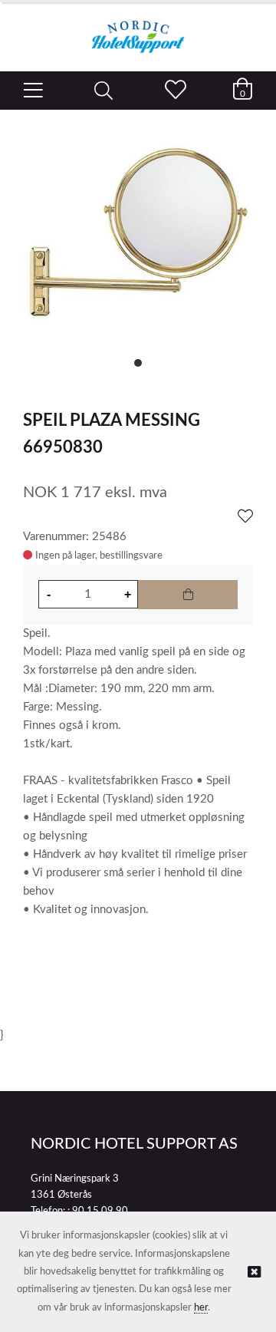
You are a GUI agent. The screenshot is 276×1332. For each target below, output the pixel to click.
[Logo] (138, 29)
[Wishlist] (245, 517)
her (201, 1308)
